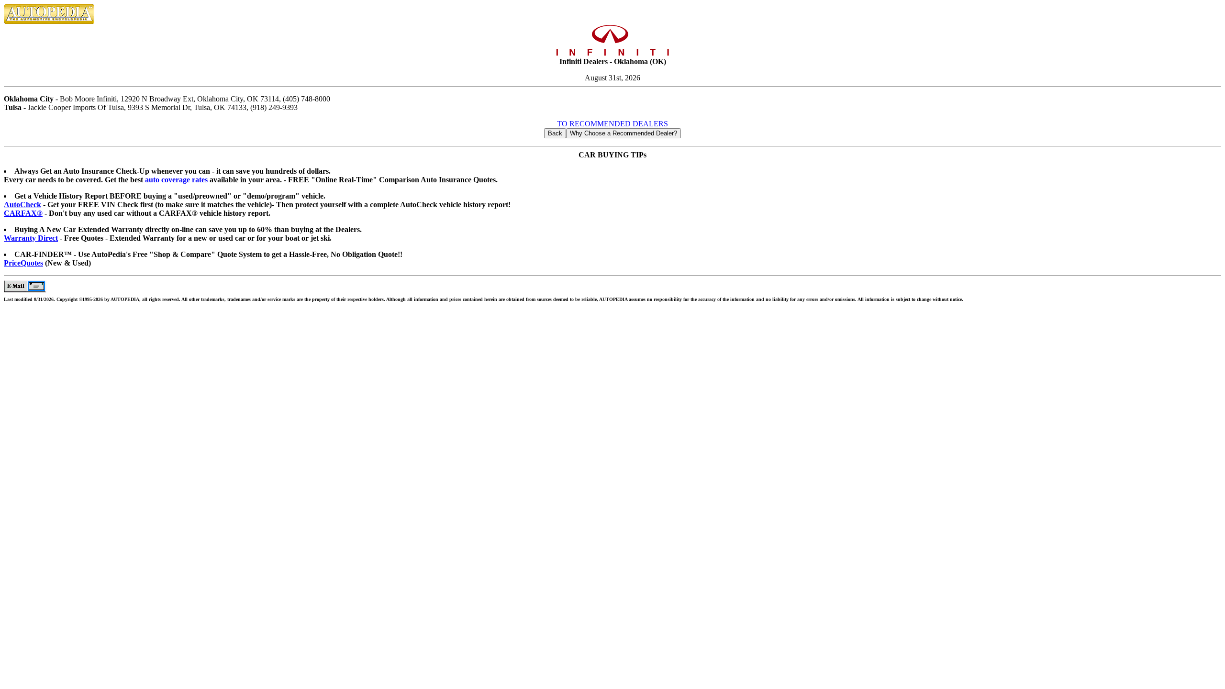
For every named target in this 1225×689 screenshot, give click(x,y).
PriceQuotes (23, 263)
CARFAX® (23, 213)
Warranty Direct (31, 238)
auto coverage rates (176, 180)
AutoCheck (22, 204)
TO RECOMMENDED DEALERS (612, 124)
